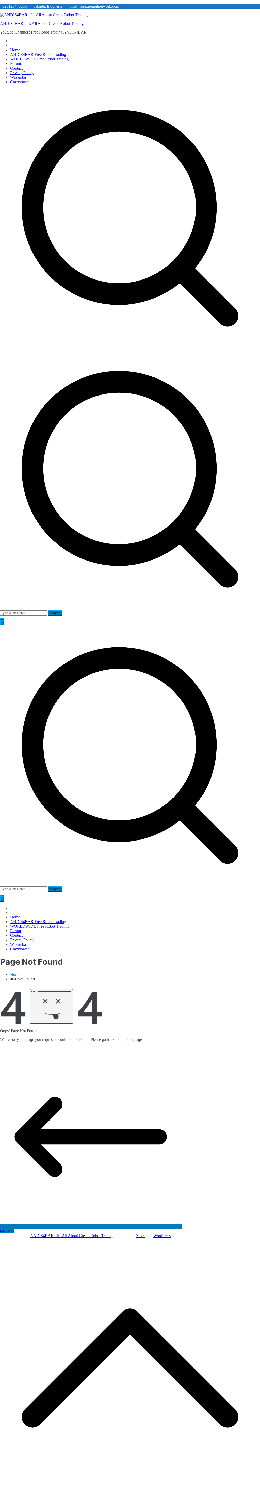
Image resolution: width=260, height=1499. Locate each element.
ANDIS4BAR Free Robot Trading (38, 54)
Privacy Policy (22, 73)
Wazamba (18, 77)
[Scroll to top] (130, 1496)
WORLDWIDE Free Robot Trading (39, 59)
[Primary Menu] (2, 622)
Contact (16, 68)
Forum (15, 63)
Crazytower (19, 82)
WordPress (162, 1235)
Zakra (140, 1235)
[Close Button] (2, 899)
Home (15, 50)
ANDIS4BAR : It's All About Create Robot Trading (42, 23)
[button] (2, 619)
